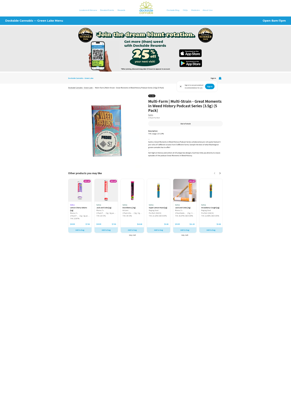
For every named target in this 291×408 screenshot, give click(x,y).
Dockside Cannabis (146, 7)
